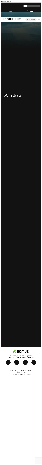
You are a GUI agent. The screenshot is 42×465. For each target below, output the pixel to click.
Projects (9, 401)
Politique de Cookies (21, 372)
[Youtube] (12, 5)
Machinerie (10, 392)
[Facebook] (33, 362)
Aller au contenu (6, 1)
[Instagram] (20, 5)
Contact (9, 414)
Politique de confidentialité (25, 370)
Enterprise (10, 410)
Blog (7, 406)
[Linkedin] (4, 5)
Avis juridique (13, 370)
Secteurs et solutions (14, 397)
